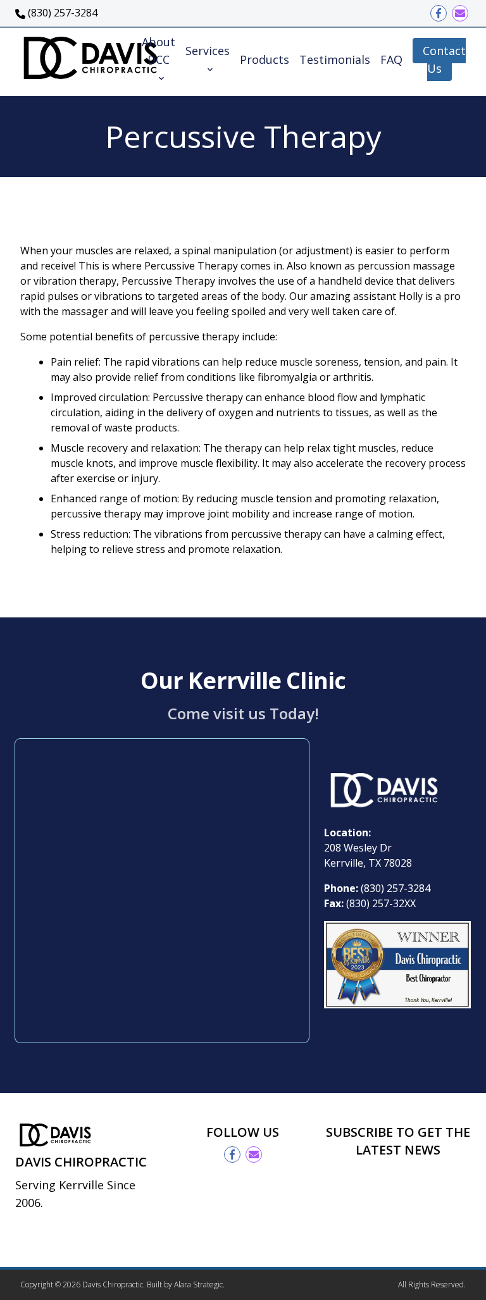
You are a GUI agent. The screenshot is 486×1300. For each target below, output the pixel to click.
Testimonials (334, 59)
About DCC (158, 50)
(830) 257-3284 (395, 888)
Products (264, 59)
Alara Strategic (198, 1284)
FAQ (391, 59)
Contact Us (444, 59)
